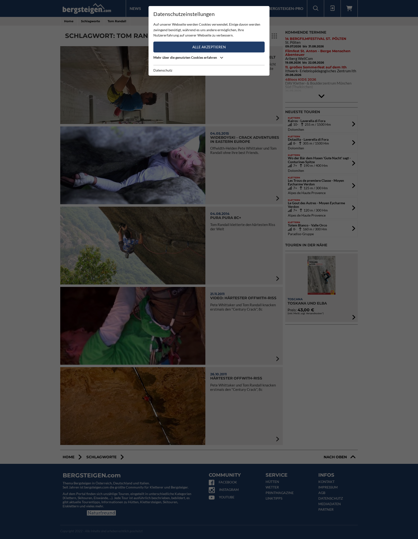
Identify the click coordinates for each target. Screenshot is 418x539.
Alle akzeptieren (209, 47)
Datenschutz (162, 70)
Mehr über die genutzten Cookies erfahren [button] (185, 57)
